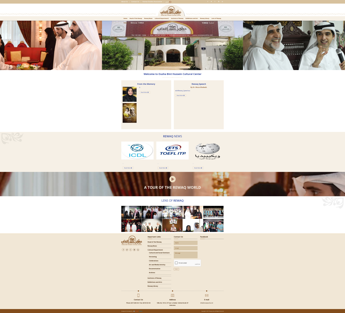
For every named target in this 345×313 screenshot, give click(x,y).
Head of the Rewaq (136, 18)
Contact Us (135, 2)
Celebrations (153, 261)
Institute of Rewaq (177, 18)
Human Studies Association (152, 2)
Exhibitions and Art (192, 18)
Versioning (153, 257)
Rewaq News (148, 18)
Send (176, 269)
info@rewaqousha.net (206, 303)
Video (125, 23)
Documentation (154, 269)
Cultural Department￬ (162, 18)
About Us (124, 2)
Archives (152, 273)
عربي (168, 1)
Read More (144, 92)
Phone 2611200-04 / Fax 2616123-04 (138, 303)
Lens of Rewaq (216, 18)
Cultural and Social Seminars (159, 253)
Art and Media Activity (157, 265)
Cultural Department (155, 250)
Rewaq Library (204, 18)
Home (125, 18)
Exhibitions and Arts (155, 282)
